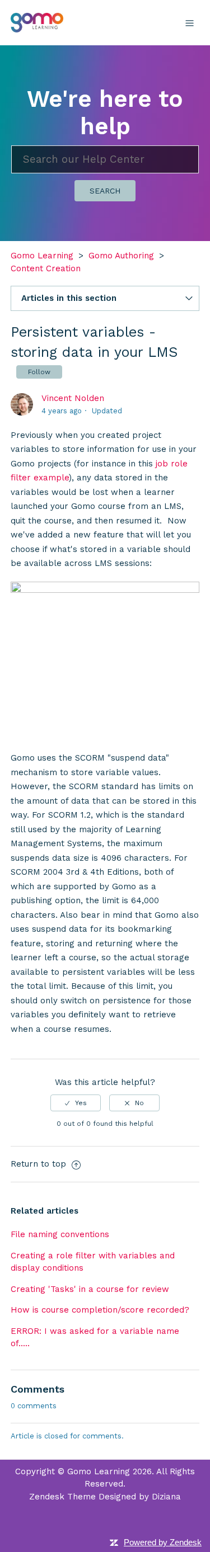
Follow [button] (39, 372)
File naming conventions (60, 1234)
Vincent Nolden (72, 398)
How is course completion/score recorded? (100, 1310)
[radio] (75, 1103)
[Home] (37, 22)
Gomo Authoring (121, 256)
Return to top (40, 1164)
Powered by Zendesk (163, 1542)
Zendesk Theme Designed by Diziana (105, 1497)
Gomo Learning (42, 256)
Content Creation (46, 268)
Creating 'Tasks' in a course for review (90, 1289)
